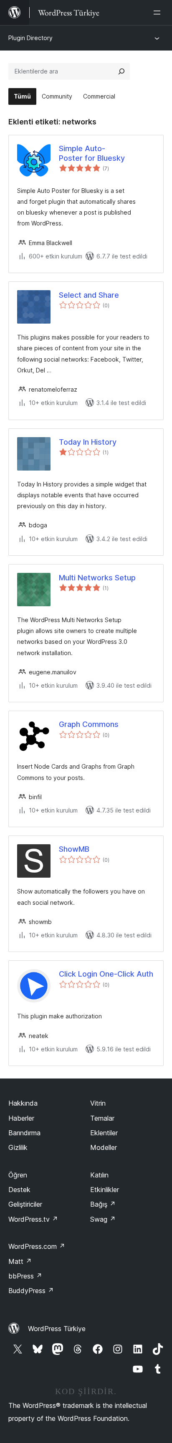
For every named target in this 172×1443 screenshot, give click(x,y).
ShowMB (74, 849)
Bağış (103, 1204)
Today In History (87, 442)
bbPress (25, 1276)
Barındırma (24, 1133)
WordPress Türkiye (57, 1328)
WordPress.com (36, 1246)
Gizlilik (18, 1147)
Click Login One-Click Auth (106, 974)
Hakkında (23, 1103)
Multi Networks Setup (97, 577)
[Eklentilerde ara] (121, 71)
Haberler (21, 1118)
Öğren (17, 1175)
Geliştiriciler (25, 1204)
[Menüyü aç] (158, 12)
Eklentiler (104, 1133)
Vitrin (98, 1103)
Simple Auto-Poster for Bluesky (92, 153)
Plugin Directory (30, 37)
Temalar (102, 1118)
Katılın (99, 1175)
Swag (103, 1219)
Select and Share (89, 295)
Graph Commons (89, 724)
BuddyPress (31, 1290)
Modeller (103, 1147)
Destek (19, 1189)
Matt (20, 1261)
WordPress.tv (33, 1219)
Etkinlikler (104, 1189)
